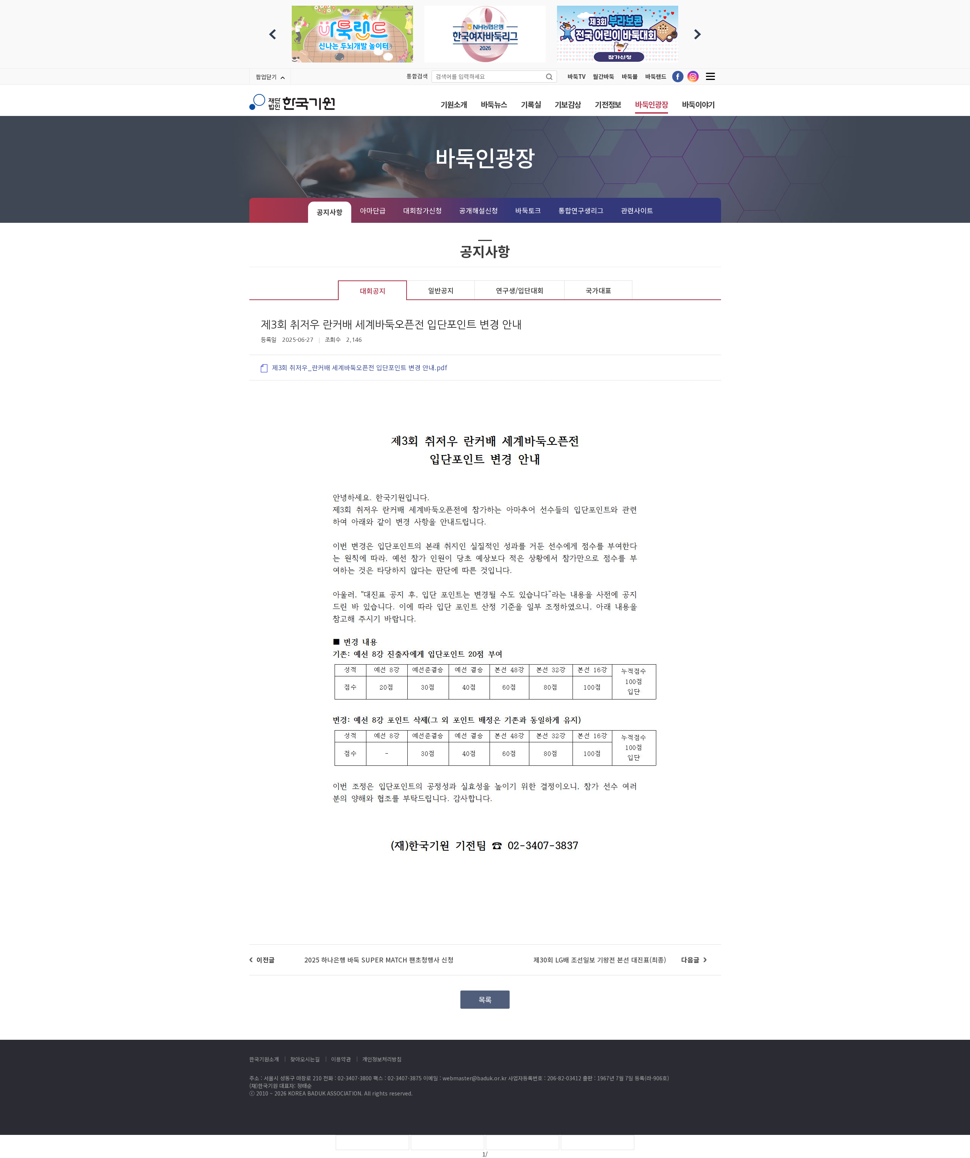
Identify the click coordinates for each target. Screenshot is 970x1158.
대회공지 (373, 291)
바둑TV (576, 76)
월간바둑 (603, 76)
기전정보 (608, 104)
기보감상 (568, 104)
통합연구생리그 (581, 210)
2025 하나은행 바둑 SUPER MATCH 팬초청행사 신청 (379, 959)
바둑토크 (528, 210)
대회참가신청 (422, 210)
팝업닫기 (266, 77)
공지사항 (330, 212)
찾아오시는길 (305, 1059)
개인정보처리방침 (382, 1059)
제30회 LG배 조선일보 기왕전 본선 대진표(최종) (600, 959)
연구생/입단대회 (520, 290)
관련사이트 (637, 210)
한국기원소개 (264, 1059)
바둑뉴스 (494, 104)
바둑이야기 (698, 104)
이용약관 (341, 1059)
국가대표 (599, 290)
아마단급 (373, 210)
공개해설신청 (478, 210)
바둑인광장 (651, 104)
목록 (485, 999)
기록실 (531, 104)
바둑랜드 (655, 76)
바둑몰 (630, 76)
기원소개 (454, 104)
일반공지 (441, 290)
